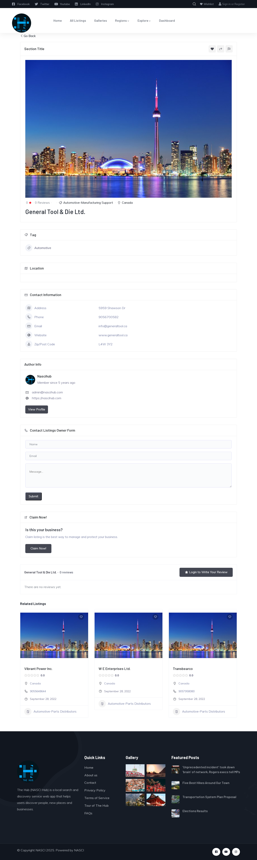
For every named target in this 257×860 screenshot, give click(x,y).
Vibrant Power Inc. (38, 668)
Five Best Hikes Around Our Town (206, 783)
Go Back (30, 36)
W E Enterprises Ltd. (115, 668)
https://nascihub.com (46, 398)
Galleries (100, 20)
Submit (33, 496)
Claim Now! (38, 548)
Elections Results (195, 811)
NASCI (79, 850)
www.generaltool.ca (113, 335)
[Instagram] (236, 852)
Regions (121, 20)
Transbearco (183, 668)
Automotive (42, 248)
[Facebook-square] (216, 852)
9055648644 (38, 691)
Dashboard (167, 20)
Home (57, 20)
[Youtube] (226, 852)
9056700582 (109, 317)
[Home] (21, 23)
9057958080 (186, 691)
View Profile (36, 409)
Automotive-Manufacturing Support (88, 203)
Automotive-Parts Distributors (55, 711)
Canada (127, 203)
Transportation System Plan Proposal (209, 797)
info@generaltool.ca (113, 326)
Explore (143, 20)
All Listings (78, 20)
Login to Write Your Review (208, 572)
